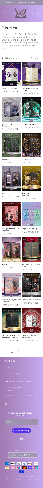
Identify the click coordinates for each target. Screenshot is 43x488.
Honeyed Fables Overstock (28, 194)
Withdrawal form (12, 373)
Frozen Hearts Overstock (31, 300)
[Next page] (31, 350)
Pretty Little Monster (29, 124)
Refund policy (23, 483)
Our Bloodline (27, 160)
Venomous (6, 160)
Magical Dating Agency (31, 229)
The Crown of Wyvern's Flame (31, 89)
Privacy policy (35, 483)
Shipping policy (33, 479)
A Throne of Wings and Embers (31, 265)
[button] (4, 13)
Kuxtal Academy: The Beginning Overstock (10, 336)
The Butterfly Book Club (20, 476)
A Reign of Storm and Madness (10, 230)
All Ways (5, 264)
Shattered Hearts (8, 193)
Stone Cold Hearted (9, 89)
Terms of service (10, 483)
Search (8, 367)
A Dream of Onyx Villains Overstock (11, 301)
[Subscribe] (35, 422)
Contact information (18, 479)
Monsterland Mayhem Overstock (10, 125)
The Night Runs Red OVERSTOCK (29, 336)
